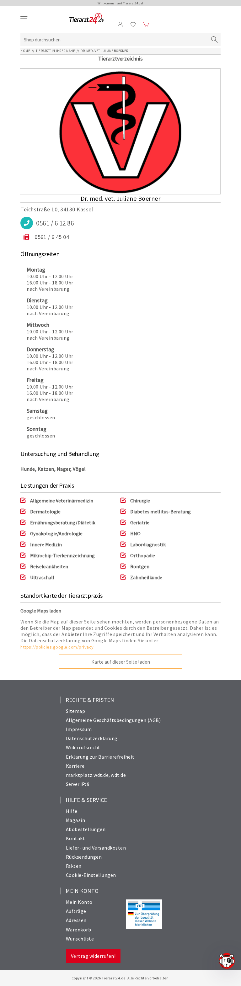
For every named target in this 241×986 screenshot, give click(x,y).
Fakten (74, 866)
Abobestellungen (86, 829)
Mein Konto (79, 902)
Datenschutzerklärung (92, 738)
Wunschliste (80, 939)
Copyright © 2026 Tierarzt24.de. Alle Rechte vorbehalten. (121, 978)
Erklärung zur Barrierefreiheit (100, 757)
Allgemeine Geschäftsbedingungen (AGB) (113, 720)
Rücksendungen (84, 857)
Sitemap (75, 711)
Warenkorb (78, 929)
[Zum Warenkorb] (146, 24)
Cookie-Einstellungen (91, 875)
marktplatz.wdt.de (87, 775)
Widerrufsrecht (83, 747)
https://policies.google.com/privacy (57, 647)
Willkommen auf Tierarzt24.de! (120, 3)
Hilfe (72, 811)
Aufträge (76, 911)
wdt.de (118, 775)
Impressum (79, 729)
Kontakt (75, 838)
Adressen (76, 920)
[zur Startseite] (86, 18)
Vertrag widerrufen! (93, 956)
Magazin (75, 820)
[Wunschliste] (133, 24)
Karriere (75, 766)
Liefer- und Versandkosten (96, 848)
